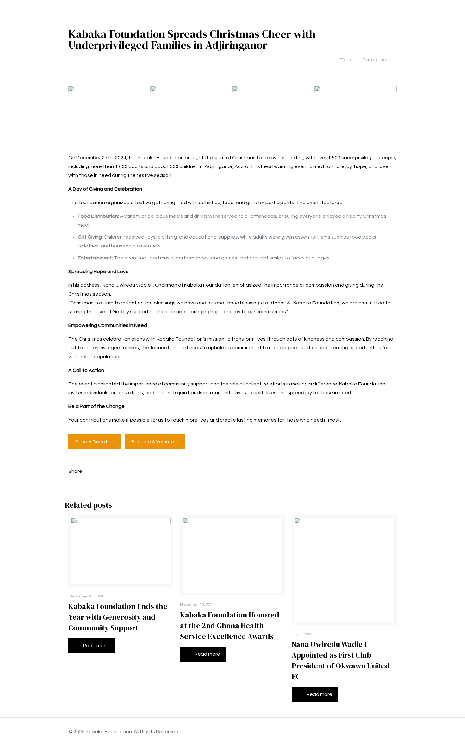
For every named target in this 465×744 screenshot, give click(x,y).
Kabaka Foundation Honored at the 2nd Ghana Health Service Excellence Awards (229, 625)
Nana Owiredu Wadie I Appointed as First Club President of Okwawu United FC (341, 660)
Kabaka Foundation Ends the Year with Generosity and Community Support (117, 617)
